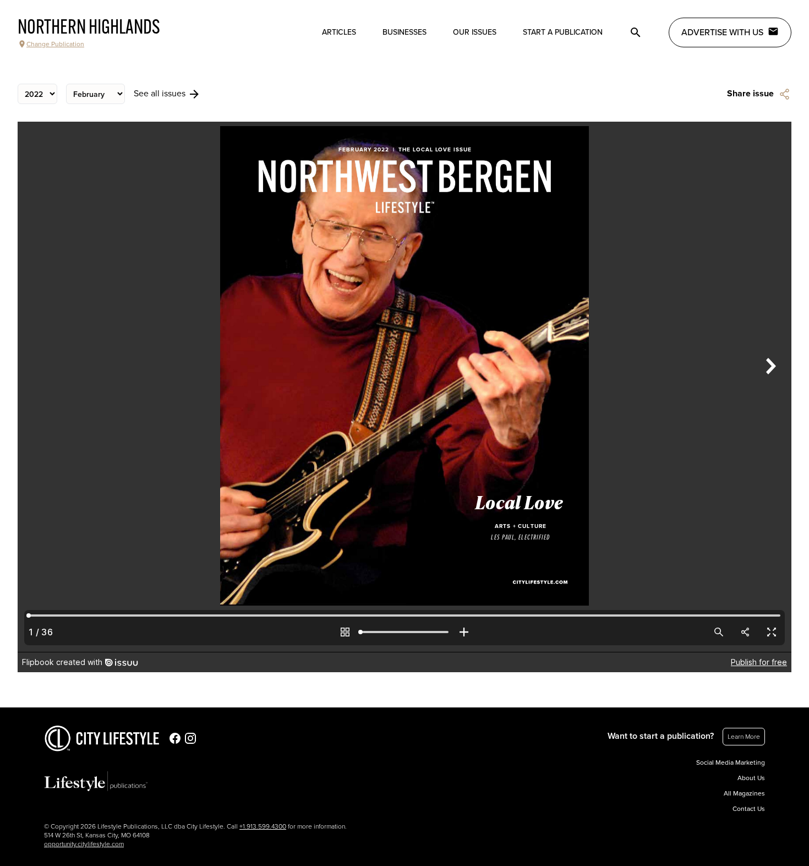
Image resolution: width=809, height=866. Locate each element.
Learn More (744, 736)
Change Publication (55, 44)
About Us (751, 778)
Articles (339, 32)
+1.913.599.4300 (262, 826)
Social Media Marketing (730, 762)
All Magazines (744, 793)
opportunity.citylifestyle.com (84, 844)
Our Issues (474, 32)
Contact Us (749, 809)
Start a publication (563, 32)
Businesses (404, 32)
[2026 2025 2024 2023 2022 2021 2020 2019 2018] (37, 94)
